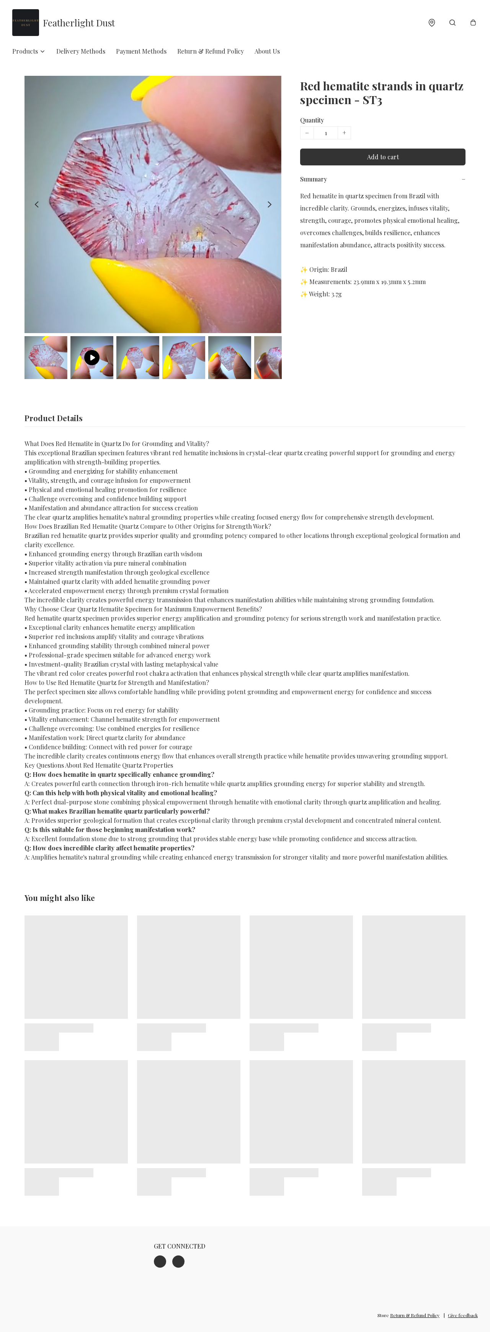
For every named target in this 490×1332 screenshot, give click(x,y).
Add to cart (383, 157)
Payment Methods (141, 51)
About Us (267, 51)
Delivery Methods (80, 51)
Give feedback (463, 1315)
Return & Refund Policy (210, 51)
